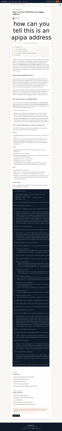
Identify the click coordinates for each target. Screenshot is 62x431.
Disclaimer (19, 1)
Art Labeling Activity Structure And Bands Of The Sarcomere (23, 397)
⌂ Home (57, 1)
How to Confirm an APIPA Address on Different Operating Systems (25, 53)
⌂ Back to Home (16, 415)
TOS (26, 1)
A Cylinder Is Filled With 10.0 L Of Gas (19, 381)
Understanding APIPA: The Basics (20, 49)
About (12, 1)
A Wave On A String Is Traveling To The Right (20, 383)
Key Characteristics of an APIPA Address (21, 51)
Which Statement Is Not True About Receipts (20, 395)
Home (9, 1)
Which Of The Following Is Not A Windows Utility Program (23, 402)
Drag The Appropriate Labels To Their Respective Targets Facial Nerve (25, 386)
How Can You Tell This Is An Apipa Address (30, 409)
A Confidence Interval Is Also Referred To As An (21, 379)
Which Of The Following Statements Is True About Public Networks (24, 404)
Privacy (23, 1)
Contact (16, 1)
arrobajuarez (4, 1)
